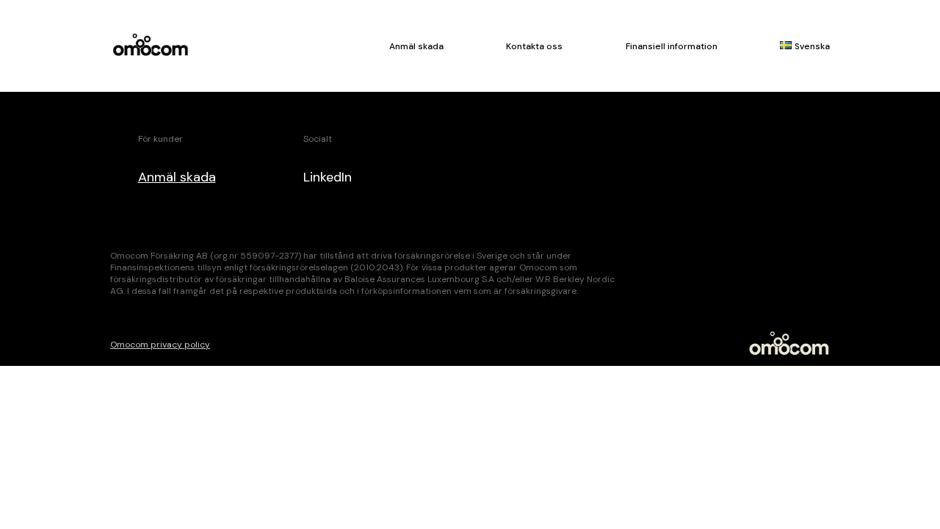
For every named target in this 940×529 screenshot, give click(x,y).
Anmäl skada (416, 46)
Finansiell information (671, 46)
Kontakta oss (534, 46)
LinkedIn (327, 177)
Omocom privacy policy (160, 344)
